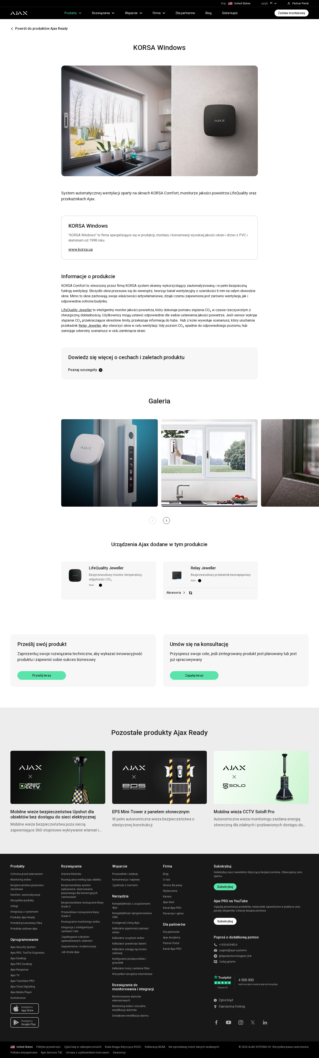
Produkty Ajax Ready (22, 917)
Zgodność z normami (125, 885)
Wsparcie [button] (131, 13)
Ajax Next (168, 902)
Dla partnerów (185, 13)
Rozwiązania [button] (101, 13)
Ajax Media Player (21, 992)
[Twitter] (252, 1022)
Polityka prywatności (48, 1046)
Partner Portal (171, 943)
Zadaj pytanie (227, 961)
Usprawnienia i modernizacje (78, 946)
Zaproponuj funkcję (232, 1006)
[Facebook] (216, 1022)
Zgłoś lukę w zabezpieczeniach (83, 1046)
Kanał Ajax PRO (172, 907)
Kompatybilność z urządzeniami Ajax (131, 905)
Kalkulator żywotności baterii (129, 943)
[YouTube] (228, 1022)
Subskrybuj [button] (225, 921)
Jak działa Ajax (70, 952)
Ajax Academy (171, 937)
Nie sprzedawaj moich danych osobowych (194, 1046)
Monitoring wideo (20, 879)
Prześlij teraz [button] (41, 675)
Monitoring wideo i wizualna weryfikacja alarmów (129, 1008)
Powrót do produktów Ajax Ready (41, 28)
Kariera (167, 896)
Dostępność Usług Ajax (126, 922)
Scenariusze (18, 997)
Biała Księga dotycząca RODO (123, 1046)
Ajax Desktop (18, 958)
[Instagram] (240, 1022)
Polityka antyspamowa (23, 1052)
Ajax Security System (23, 947)
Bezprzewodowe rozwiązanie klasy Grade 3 (82, 904)
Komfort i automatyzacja (25, 894)
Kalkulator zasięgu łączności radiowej (129, 951)
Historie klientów (71, 874)
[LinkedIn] (265, 1022)
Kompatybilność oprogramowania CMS (132, 915)
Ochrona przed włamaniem (26, 874)
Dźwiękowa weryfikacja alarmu (130, 1015)
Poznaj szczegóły (82, 370)
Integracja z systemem (24, 911)
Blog (209, 13)
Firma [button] (157, 13)
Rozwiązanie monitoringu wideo (80, 921)
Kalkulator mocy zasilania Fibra (131, 968)
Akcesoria (173, 592)
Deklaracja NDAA (155, 1046)
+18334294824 (228, 944)
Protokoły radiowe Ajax (24, 928)
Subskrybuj (225, 887)
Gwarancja (119, 1052)
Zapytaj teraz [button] (194, 675)
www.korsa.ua (80, 249)
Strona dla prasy (172, 885)
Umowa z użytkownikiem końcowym (87, 1052)
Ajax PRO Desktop (21, 964)
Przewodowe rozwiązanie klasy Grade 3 (80, 914)
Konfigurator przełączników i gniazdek (129, 960)
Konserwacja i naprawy (126, 879)
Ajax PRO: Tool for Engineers (27, 952)
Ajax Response (19, 969)
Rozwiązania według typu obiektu (81, 879)
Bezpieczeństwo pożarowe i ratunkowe (27, 887)
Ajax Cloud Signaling (22, 986)
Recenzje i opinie (173, 913)
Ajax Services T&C (51, 1052)
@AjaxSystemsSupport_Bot (235, 956)
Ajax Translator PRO (22, 980)
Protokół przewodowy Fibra (26, 923)
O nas (166, 879)
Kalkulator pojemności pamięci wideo (130, 930)
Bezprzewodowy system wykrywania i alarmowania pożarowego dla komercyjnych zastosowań (79, 891)
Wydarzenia (170, 890)
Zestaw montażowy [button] (291, 13)
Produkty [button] (70, 13)
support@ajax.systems (233, 950)
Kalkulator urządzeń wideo (128, 938)
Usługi (14, 906)
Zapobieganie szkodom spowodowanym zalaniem (77, 938)
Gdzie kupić (230, 13)
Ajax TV (15, 975)
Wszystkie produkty (22, 900)
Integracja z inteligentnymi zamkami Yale (77, 929)
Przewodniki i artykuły (125, 874)
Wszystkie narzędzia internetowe (132, 974)
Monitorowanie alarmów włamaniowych (126, 998)
